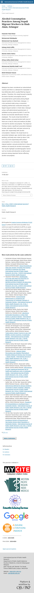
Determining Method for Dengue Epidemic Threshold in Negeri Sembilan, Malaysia (18, 386)
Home (3, 6)
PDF (5, 166)
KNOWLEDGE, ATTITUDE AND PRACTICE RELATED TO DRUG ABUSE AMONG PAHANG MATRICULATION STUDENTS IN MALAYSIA (18, 279)
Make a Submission (9, 438)
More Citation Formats (9, 195)
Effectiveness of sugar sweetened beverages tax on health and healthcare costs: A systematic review (18, 370)
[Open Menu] (2, 2)
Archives (9, 6)
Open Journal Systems (9, 549)
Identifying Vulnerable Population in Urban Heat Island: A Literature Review (17, 314)
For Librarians (6, 455)
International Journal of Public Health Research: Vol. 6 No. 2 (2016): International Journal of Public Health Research (18, 285)
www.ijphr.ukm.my (15, 571)
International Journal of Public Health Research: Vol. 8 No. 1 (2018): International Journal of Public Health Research (18, 273)
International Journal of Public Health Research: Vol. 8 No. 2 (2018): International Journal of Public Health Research (18, 408)
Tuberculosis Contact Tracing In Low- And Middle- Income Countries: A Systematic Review (18, 334)
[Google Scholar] (16, 521)
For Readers (6, 449)
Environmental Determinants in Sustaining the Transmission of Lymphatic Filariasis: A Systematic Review (17, 299)
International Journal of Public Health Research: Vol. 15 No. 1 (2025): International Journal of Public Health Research (18, 304)
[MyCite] (17, 474)
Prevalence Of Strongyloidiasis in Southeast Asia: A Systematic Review (18, 404)
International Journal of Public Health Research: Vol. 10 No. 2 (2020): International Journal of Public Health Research (18, 391)
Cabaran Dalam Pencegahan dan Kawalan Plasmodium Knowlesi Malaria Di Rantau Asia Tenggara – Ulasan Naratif (18, 353)
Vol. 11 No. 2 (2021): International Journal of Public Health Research (15, 8)
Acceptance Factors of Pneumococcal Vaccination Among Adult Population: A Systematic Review (17, 422)
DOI (12, 166)
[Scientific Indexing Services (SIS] (15, 509)
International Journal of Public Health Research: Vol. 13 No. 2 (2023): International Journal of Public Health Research (18, 319)
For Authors (6, 452)
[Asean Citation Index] (14, 532)
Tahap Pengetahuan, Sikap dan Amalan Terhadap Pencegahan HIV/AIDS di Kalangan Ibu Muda (18, 267)
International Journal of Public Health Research (19, 2)
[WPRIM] (17, 492)
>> (7, 432)
